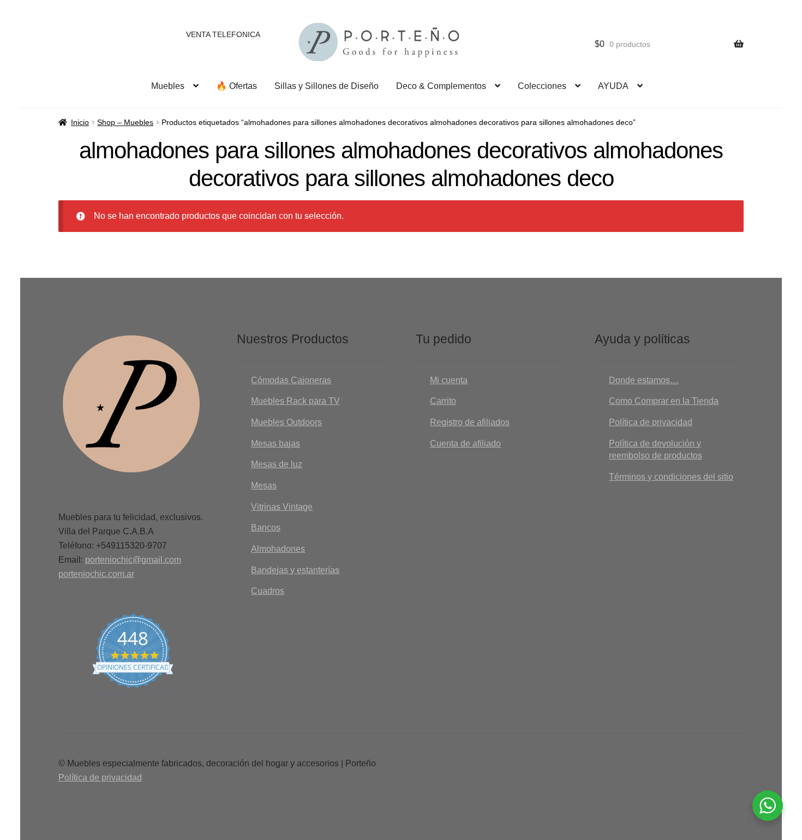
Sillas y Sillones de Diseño (326, 86)
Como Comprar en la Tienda (664, 401)
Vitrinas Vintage (282, 506)
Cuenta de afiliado (465, 443)
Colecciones (542, 86)
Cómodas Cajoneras (291, 380)
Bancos (265, 527)
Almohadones (278, 548)
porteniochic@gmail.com (133, 559)
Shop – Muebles (125, 122)
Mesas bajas (275, 443)
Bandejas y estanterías (295, 570)
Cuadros (267, 590)
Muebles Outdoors (286, 422)
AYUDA (613, 86)
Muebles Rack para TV (295, 401)
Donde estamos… (644, 380)
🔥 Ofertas (236, 86)
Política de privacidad (650, 422)
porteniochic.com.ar (96, 574)
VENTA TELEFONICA (223, 34)
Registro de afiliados (470, 422)
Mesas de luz (276, 464)
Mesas (264, 485)
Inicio (80, 122)
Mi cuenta (449, 380)
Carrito (443, 401)
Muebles (167, 86)
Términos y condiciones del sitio (671, 476)
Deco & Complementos (441, 86)
